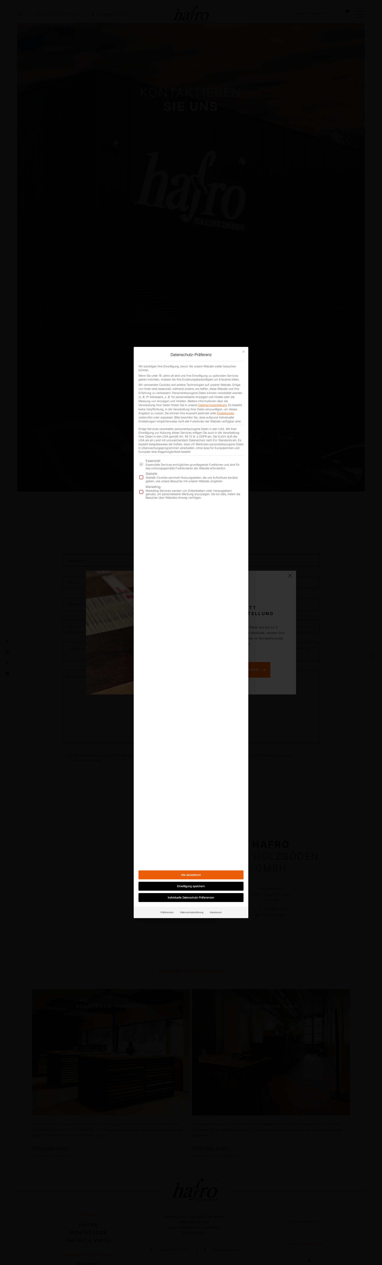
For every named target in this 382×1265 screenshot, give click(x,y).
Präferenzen (167, 912)
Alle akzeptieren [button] (191, 874)
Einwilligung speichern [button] (191, 886)
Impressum (216, 912)
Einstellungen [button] (225, 413)
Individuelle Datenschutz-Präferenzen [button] (191, 897)
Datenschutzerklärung (212, 405)
